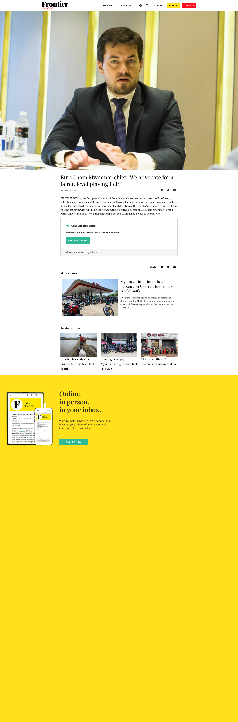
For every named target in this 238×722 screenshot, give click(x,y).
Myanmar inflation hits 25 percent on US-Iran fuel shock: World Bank (147, 286)
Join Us (173, 5)
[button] (162, 190)
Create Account (78, 240)
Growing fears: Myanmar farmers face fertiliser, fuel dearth (77, 363)
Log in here (91, 252)
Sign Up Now (73, 442)
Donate (189, 5)
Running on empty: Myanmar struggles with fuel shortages (119, 363)
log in (158, 5)
